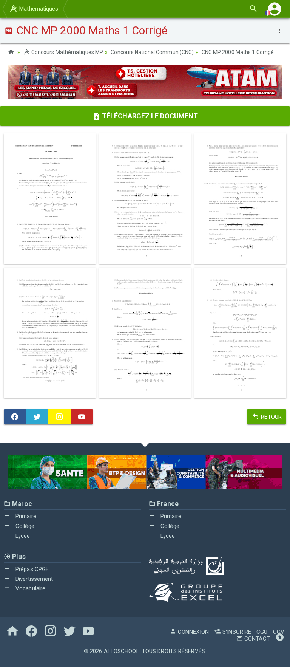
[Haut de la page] (279, 638)
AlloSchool (121, 651)
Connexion (192, 631)
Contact (256, 638)
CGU (261, 631)
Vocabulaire (29, 588)
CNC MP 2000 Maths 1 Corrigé (238, 52)
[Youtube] (82, 416)
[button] (274, 9)
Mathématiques (38, 8)
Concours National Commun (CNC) (152, 52)
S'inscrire (236, 631)
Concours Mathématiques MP (66, 52)
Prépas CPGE (31, 569)
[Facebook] (15, 416)
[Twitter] (37, 416)
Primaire (25, 516)
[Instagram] (59, 416)
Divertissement (33, 579)
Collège (24, 526)
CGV (278, 631)
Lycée (22, 535)
